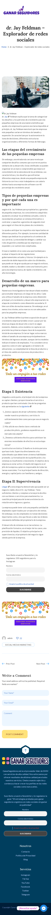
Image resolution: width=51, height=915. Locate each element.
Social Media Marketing (18, 645)
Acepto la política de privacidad (21, 584)
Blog (25, 859)
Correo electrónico (13, 575)
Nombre (9, 566)
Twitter (25, 890)
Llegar (5, 487)
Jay (5, 116)
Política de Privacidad (25, 855)
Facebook (25, 886)
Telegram (25, 894)
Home (4, 47)
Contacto (25, 851)
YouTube (25, 882)
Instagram (25, 875)
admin (10, 638)
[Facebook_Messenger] (43, 908)
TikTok (25, 879)
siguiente (25, 406)
